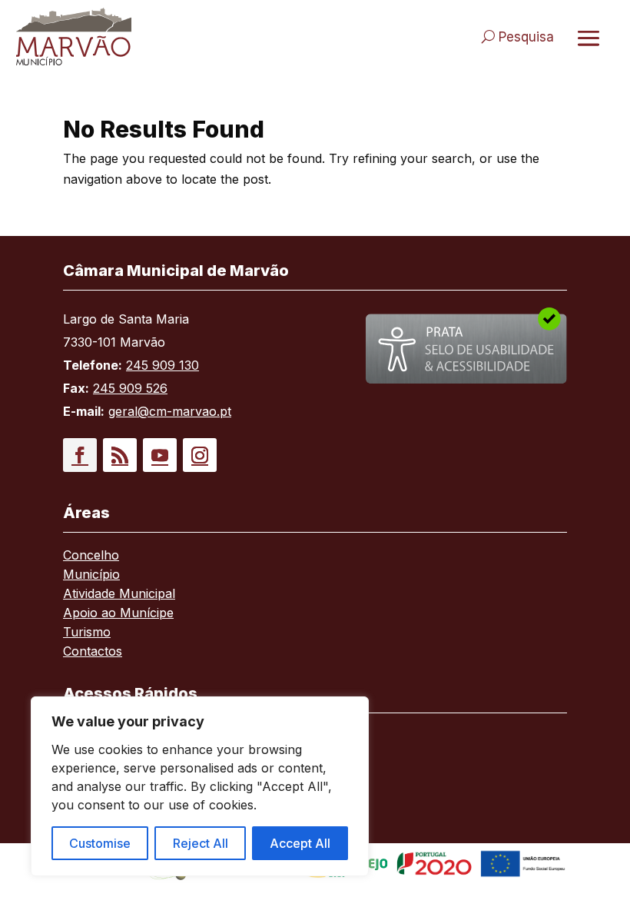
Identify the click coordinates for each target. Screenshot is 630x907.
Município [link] (91, 575)
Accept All (300, 843)
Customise (100, 843)
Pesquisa (526, 37)
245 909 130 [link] (162, 365)
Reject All (200, 843)
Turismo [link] (87, 633)
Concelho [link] (91, 556)
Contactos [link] (92, 652)
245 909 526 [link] (130, 388)
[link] (158, 36)
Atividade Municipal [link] (119, 594)
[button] (80, 455)
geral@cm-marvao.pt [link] (169, 411)
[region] (200, 786)
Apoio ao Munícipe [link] (118, 613)
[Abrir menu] (588, 37)
